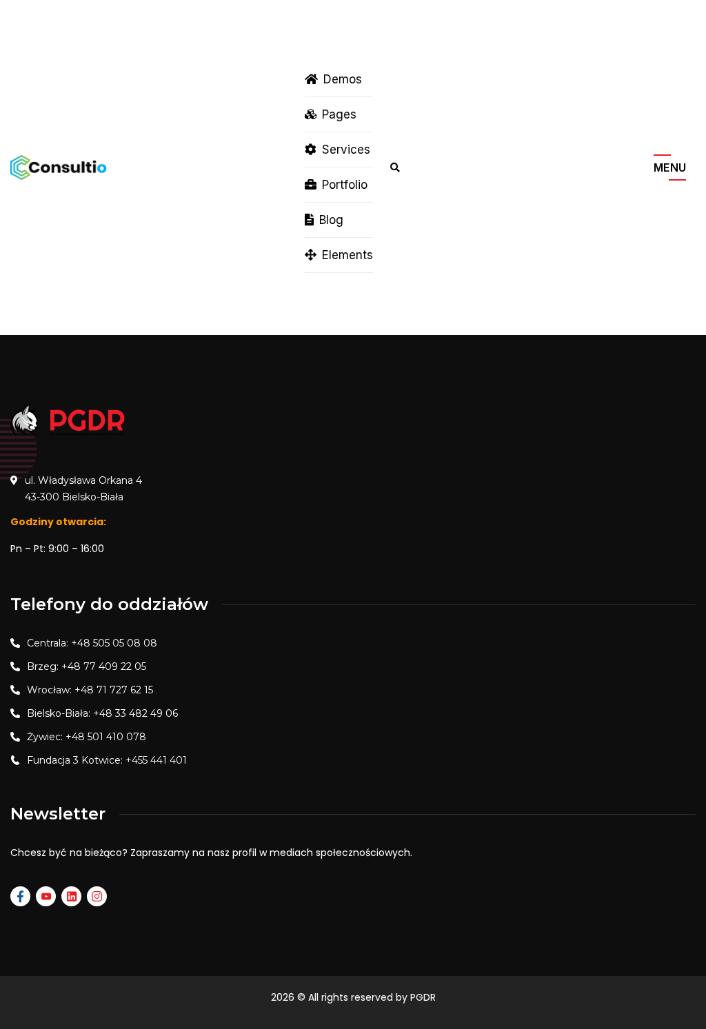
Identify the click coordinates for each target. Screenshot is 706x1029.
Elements (347, 255)
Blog (331, 220)
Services (346, 149)
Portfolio (344, 185)
